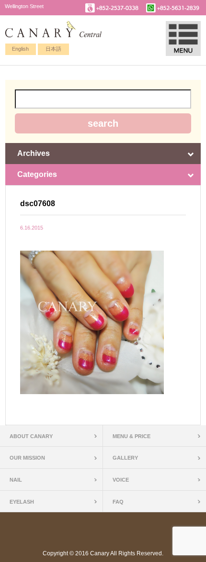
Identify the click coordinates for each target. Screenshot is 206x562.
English (20, 49)
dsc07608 (37, 203)
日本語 (53, 49)
